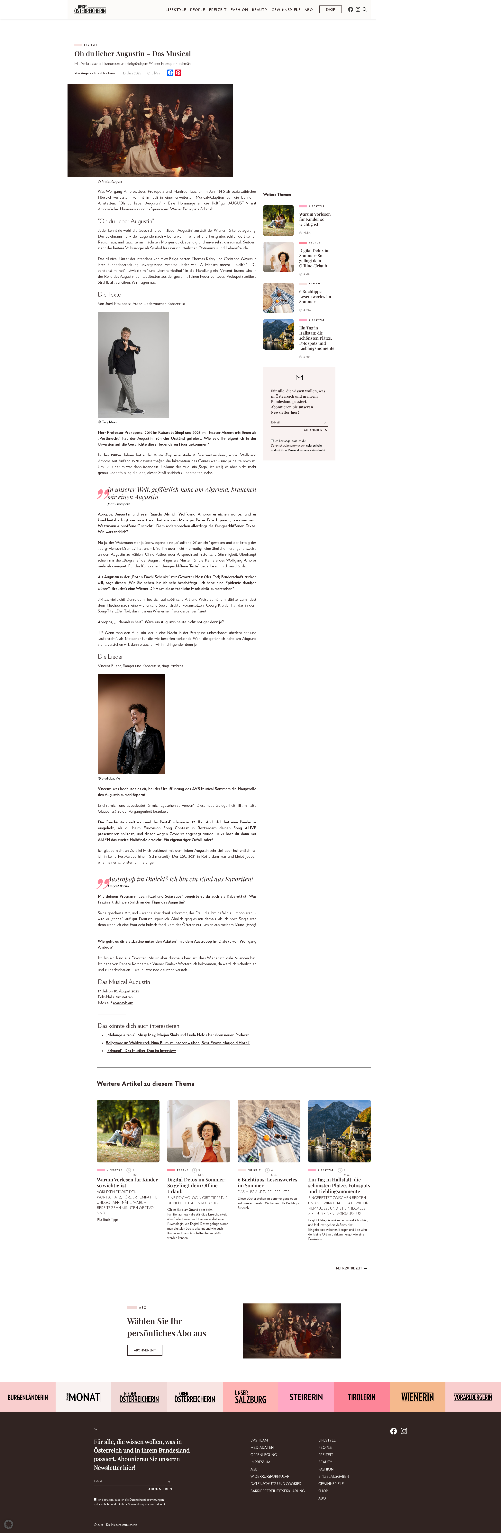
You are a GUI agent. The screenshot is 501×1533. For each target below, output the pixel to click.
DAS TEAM (259, 1440)
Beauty (260, 10)
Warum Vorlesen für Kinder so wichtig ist (315, 219)
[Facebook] (170, 73)
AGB (253, 1469)
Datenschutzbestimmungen (288, 445)
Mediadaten (262, 1448)
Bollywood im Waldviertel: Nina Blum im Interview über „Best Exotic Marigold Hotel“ (178, 1043)
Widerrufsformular (269, 1477)
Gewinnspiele (286, 10)
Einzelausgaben (333, 1477)
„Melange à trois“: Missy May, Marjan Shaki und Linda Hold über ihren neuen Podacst (177, 1035)
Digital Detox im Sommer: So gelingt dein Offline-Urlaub (314, 258)
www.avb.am (123, 1003)
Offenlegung (263, 1455)
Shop (330, 10)
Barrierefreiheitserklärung (277, 1491)
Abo (309, 10)
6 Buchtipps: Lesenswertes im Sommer (315, 296)
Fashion (239, 10)
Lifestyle (176, 10)
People (197, 10)
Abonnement (145, 1350)
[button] (8, 1524)
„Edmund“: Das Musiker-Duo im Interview (141, 1051)
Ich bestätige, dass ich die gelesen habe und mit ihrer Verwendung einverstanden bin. (299, 445)
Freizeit (218, 10)
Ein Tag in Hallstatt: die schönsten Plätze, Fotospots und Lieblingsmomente (316, 338)
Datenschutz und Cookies (275, 1484)
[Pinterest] (178, 73)
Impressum (260, 1462)
